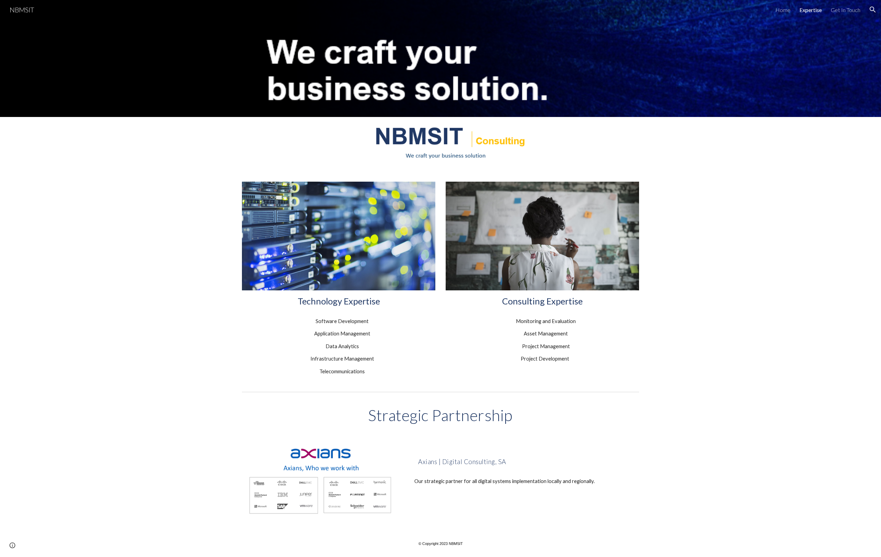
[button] (872, 9)
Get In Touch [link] (845, 10)
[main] (338, 301)
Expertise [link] (810, 10)
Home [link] (782, 10)
